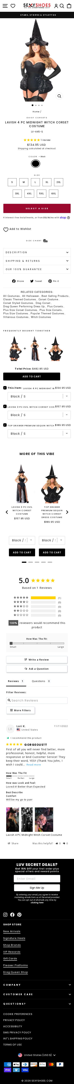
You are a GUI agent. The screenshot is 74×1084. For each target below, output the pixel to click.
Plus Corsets (55, 306)
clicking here (37, 902)
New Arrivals (11, 931)
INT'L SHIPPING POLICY (17, 1038)
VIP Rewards (11, 952)
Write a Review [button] (39, 659)
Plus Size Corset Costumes (20, 310)
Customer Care (18, 994)
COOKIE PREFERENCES (17, 1014)
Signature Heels (14, 938)
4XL (29, 193)
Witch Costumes (41, 317)
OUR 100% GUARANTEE (24, 269)
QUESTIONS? (14, 1003)
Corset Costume (48, 299)
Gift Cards (10, 958)
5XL (41, 193)
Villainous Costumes (15, 317)
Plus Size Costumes (15, 313)
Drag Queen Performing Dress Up (24, 306)
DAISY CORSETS (37, 117)
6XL (53, 193)
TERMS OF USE (12, 1044)
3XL (17, 193)
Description (16, 252)
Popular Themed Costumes (47, 313)
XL (47, 182)
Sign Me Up (37, 888)
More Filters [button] (22, 710)
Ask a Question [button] (39, 668)
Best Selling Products (55, 296)
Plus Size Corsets (50, 310)
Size (37, 175)
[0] (13, 6)
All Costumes (11, 296)
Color (37, 156)
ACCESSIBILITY (12, 1026)
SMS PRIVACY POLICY (17, 1032)
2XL (59, 182)
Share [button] (14, 843)
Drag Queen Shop (15, 972)
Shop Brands (12, 945)
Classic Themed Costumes (19, 299)
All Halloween (30, 296)
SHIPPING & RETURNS (23, 261)
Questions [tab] (38, 681)
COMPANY (12, 984)
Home (36, 111)
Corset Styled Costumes (18, 303)
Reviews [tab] (13, 681)
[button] (58, 843)
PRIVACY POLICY (14, 1020)
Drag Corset (43, 303)
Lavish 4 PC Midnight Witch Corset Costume (34, 834)
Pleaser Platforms (15, 965)
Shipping (23, 148)
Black (35, 163)
